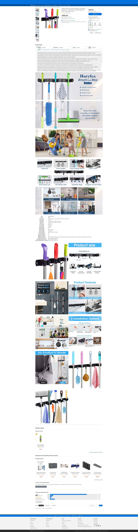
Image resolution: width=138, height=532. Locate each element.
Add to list (91, 32)
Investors (31, 525)
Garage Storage (57, 6)
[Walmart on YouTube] (98, 526)
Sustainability (32, 526)
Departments (34, 5)
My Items (68, 5)
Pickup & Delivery (55, 5)
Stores (47, 522)
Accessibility (64, 525)
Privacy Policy (80, 522)
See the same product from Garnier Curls (96, 452)
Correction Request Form (41, 486)
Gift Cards (47, 526)
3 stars (48, 496)
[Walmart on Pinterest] (100, 526)
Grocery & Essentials (48, 5)
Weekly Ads (82, 515)
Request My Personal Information (83, 525)
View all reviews (39, 501)
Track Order (75, 515)
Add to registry (98, 32)
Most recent (41, 505)
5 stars (48, 494)
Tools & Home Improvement (42, 6)
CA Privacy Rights (80, 523)
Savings (42, 5)
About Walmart (32, 520)
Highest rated (47, 505)
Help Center (68, 515)
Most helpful (54, 505)
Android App (96, 522)
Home (36, 6)
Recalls (63, 523)
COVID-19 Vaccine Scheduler (66, 520)
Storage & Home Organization (50, 6)
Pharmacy (60, 5)
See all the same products (98, 479)
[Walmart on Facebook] (94, 526)
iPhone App (95, 520)
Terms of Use (80, 520)
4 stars (48, 495)
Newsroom (31, 523)
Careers (64, 5)
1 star (48, 499)
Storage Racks (67, 49)
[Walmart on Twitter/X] (96, 526)
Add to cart (95, 14)
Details (96, 30)
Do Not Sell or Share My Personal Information (85, 526)
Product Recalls (64, 526)
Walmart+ (47, 525)
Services (38, 5)
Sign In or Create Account (60, 515)
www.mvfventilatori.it (72, 20)
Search (101, 505)
